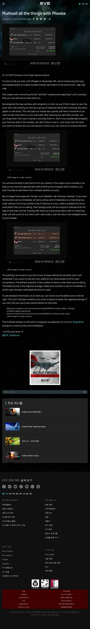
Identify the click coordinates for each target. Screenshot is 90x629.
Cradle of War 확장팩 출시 (32, 412)
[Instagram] (32, 486)
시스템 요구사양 (8, 517)
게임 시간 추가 (8, 513)
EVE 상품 (5, 572)
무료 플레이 (6, 505)
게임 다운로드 (7, 509)
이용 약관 (48, 559)
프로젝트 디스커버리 (10, 576)
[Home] (45, 6)
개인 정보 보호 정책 (52, 563)
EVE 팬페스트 (7, 568)
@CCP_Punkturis (10, 335)
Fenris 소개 (49, 554)
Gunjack (5, 559)
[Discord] (27, 486)
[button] (83, 3)
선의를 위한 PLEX (52, 537)
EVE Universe (7, 551)
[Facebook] (4, 486)
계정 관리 (48, 505)
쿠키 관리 (48, 571)
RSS (46, 567)
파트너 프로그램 (51, 533)
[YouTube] (15, 486)
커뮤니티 (48, 513)
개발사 (47, 521)
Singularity (78, 321)
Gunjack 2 (6, 564)
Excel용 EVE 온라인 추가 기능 (13, 525)
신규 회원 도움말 (8, 521)
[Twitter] (9, 486)
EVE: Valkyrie (7, 555)
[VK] (38, 486)
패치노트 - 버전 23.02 (30, 441)
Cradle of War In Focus (30, 456)
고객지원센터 (50, 509)
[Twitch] (21, 486)
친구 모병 (48, 525)
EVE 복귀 (48, 529)
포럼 (47, 517)
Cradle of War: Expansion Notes (34, 427)
